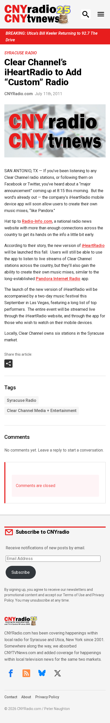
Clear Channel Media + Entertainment (41, 410)
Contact (10, 697)
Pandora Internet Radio (58, 278)
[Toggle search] (86, 14)
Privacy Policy (47, 697)
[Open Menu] (101, 14)
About (26, 697)
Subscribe (21, 572)
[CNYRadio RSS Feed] (26, 673)
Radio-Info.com (37, 221)
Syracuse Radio (20, 53)
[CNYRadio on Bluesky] (42, 673)
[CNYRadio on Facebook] (10, 673)
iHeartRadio (93, 245)
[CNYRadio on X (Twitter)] (57, 673)
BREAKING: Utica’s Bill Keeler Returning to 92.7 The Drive (51, 36)
